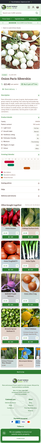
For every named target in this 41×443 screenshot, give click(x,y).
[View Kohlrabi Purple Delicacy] (10, 290)
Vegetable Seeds (20, 19)
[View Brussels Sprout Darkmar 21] (10, 326)
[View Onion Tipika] (30, 256)
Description (5, 95)
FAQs (3, 189)
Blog (30, 402)
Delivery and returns (8, 196)
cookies (18, 432)
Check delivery (10, 89)
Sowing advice (6, 183)
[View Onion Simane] (10, 224)
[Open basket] (37, 7)
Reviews (30, 410)
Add (11, 237)
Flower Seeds (6, 19)
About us (30, 405)
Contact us (10, 408)
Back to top (20, 372)
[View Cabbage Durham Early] (30, 224)
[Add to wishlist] (17, 233)
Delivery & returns (10, 402)
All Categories (33, 19)
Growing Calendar (7, 154)
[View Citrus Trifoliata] (30, 326)
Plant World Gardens (30, 408)
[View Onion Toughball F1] (10, 256)
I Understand (20, 438)
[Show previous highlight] (3, 23)
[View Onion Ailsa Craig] (30, 290)
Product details (6, 117)
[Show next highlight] (37, 23)
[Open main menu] (29, 7)
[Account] (33, 7)
